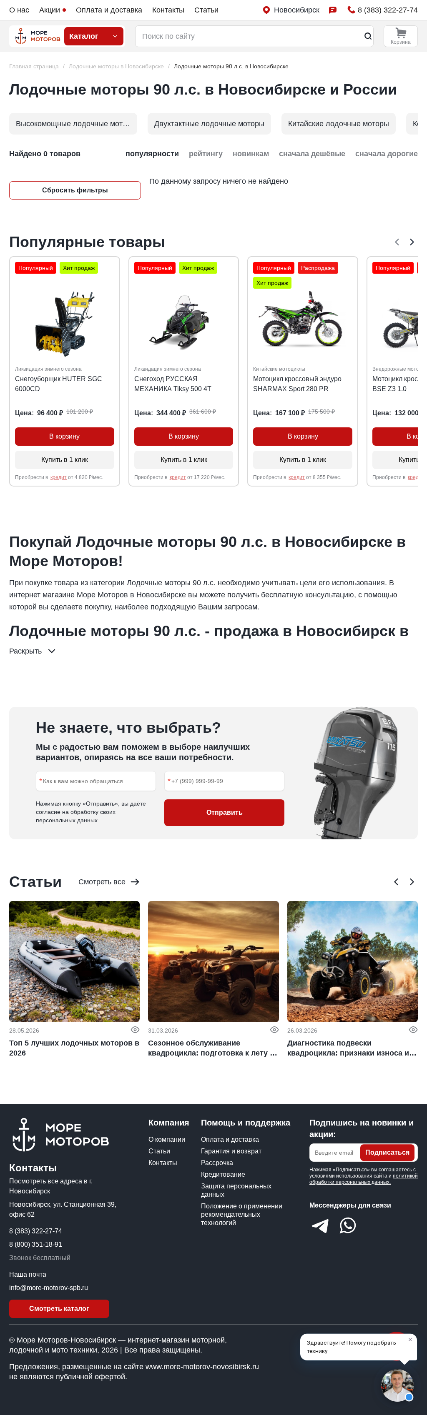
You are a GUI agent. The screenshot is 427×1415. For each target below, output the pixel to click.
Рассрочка (217, 1162)
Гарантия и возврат (231, 1151)
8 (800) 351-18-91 (35, 1244)
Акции (49, 10)
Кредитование (223, 1174)
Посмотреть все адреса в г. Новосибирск (51, 1186)
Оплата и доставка (109, 10)
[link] (231, 66)
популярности (152, 154)
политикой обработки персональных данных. (363, 1179)
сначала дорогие (386, 154)
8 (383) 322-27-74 (35, 1231)
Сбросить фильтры (75, 190)
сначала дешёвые (312, 154)
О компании (166, 1139)
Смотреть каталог (59, 1308)
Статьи (206, 10)
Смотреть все (102, 882)
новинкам (251, 154)
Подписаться (387, 1152)
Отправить (224, 812)
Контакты (168, 10)
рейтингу (206, 154)
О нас (19, 10)
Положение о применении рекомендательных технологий (241, 1214)
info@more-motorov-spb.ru (48, 1287)
